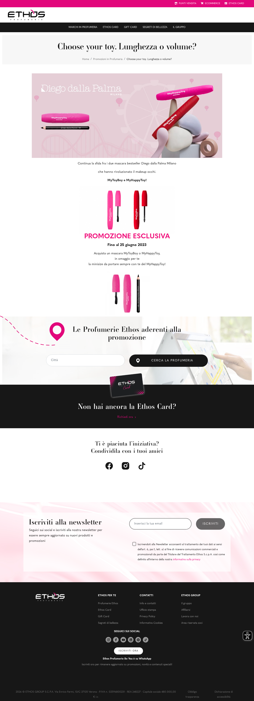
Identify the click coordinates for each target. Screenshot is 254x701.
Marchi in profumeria (83, 27)
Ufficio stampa (148, 610)
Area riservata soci (191, 623)
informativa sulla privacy (186, 559)
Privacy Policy (147, 616)
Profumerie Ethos (108, 603)
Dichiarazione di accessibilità (224, 694)
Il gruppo (179, 27)
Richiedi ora (125, 417)
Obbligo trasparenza (192, 694)
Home (85, 59)
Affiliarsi (185, 610)
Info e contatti (148, 603)
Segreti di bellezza (155, 27)
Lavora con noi (189, 616)
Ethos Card (110, 27)
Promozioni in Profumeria (108, 59)
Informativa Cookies (151, 623)
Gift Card (130, 27)
